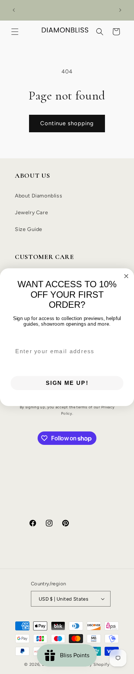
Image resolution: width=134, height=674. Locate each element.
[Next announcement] (120, 10)
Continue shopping (67, 123)
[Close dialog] (126, 276)
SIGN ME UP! (67, 383)
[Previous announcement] (14, 10)
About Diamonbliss (38, 196)
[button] (15, 31)
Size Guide (28, 229)
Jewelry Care (31, 212)
